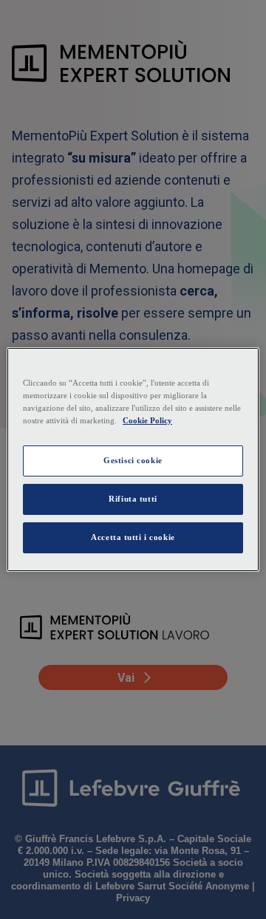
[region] (133, 459)
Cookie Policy (147, 420)
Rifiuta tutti (133, 498)
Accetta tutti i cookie (133, 537)
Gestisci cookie (133, 460)
